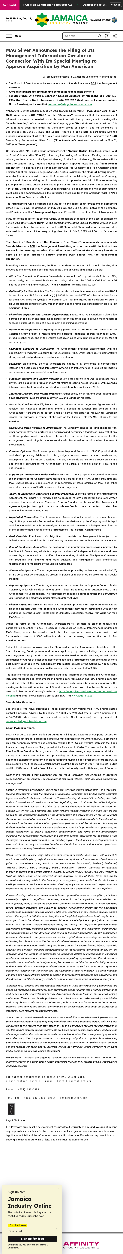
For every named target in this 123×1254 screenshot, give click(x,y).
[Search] (99, 36)
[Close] (58, 1188)
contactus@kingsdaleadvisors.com (26, 721)
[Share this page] (115, 36)
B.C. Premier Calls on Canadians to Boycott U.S (40, 4)
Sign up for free (32, 1239)
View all (115, 4)
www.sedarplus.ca (82, 695)
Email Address (17, 1225)
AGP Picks (9, 4)
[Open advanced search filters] (106, 36)
